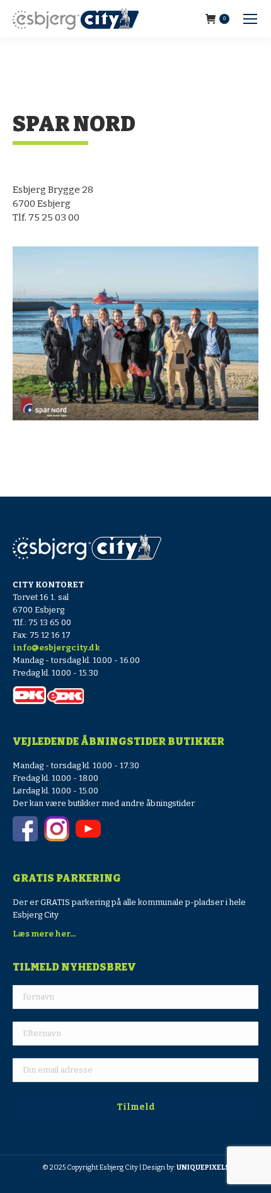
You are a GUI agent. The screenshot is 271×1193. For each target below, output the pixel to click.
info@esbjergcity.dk (56, 647)
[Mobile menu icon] (250, 19)
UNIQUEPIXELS (202, 1167)
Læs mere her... (44, 933)
